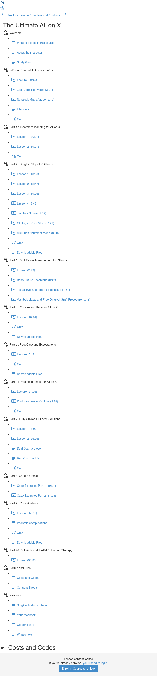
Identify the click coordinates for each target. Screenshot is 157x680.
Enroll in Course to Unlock (78, 668)
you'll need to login (95, 663)
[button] (2, 4)
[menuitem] (2, 9)
